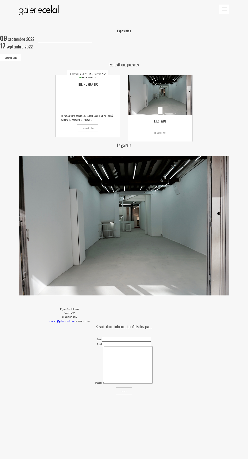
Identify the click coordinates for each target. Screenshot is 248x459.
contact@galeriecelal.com (61, 321)
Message (99, 382)
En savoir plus (11, 57)
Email (99, 339)
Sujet (99, 344)
